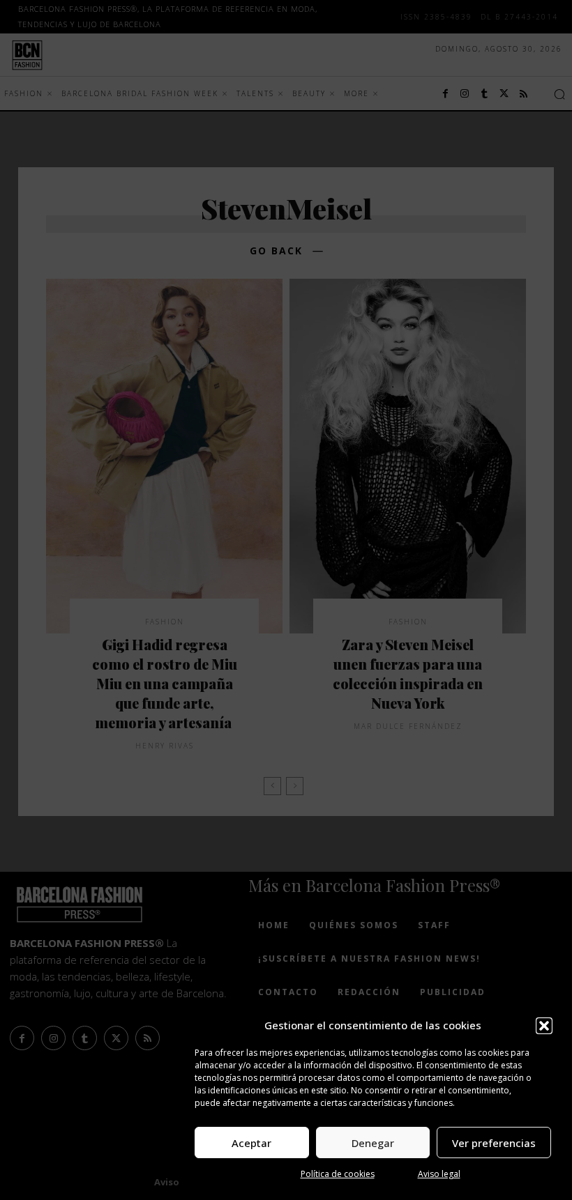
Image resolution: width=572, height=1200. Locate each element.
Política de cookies (338, 1174)
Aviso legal (439, 1174)
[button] (544, 1026)
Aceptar (251, 1143)
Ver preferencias (494, 1143)
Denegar (373, 1143)
